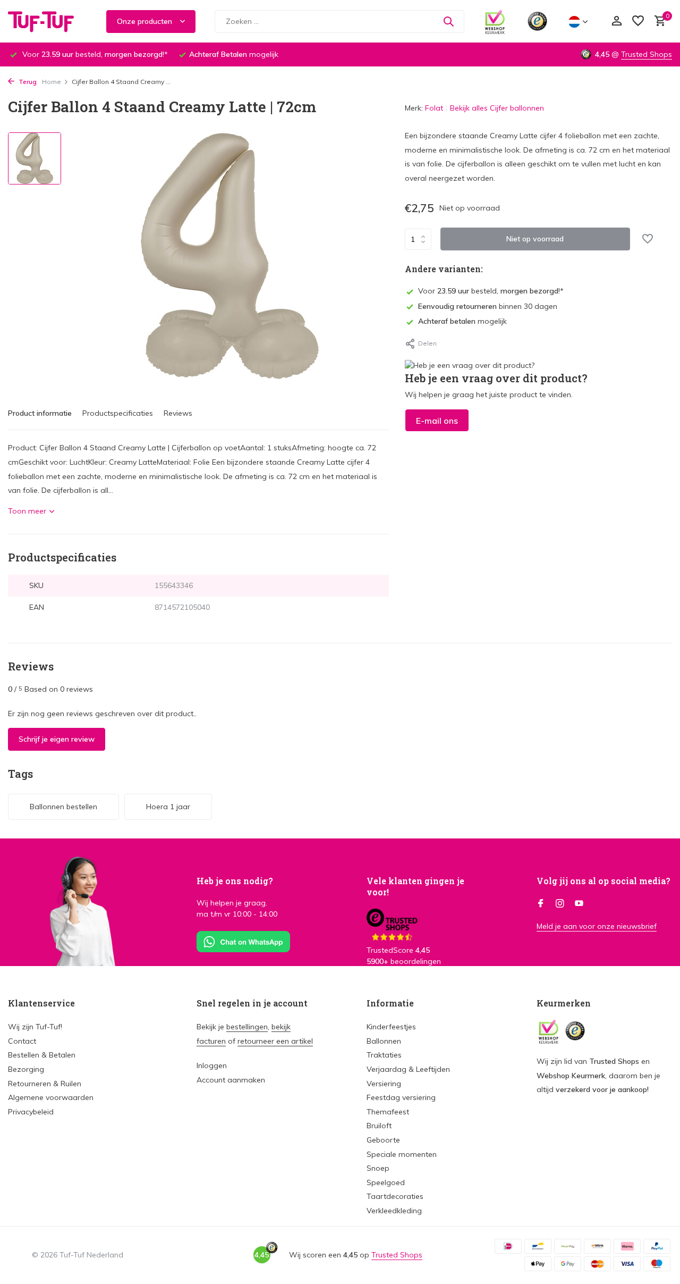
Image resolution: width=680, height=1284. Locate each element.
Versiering (384, 1083)
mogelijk (462, 321)
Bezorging (26, 1069)
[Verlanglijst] (638, 21)
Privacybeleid (31, 1112)
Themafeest (388, 1112)
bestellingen (247, 1026)
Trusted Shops (646, 54)
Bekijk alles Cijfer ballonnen (497, 108)
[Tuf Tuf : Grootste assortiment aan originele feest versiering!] (48, 21)
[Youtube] (579, 903)
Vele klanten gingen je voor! (415, 886)
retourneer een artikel (275, 1041)
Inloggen (212, 1065)
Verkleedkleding (394, 1210)
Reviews (178, 413)
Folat (434, 108)
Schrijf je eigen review (57, 739)
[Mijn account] (616, 21)
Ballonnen (384, 1041)
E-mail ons (437, 420)
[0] (657, 21)
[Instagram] (560, 903)
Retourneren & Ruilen (44, 1083)
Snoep (378, 1168)
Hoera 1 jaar (168, 806)
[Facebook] (541, 903)
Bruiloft (379, 1125)
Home (51, 82)
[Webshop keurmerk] (495, 21)
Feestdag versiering (401, 1097)
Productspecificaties (117, 413)
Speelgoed (386, 1182)
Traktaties (384, 1055)
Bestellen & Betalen (41, 1055)
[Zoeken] (448, 21)
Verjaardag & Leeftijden (408, 1069)
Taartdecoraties (395, 1196)
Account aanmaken (231, 1080)
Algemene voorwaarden (51, 1097)
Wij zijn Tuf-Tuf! (35, 1026)
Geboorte (383, 1140)
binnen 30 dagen (487, 306)
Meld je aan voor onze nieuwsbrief (597, 926)
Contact (22, 1041)
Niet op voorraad (535, 239)
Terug (27, 82)
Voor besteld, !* (491, 291)
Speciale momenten (402, 1154)
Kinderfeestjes (391, 1026)
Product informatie (40, 413)
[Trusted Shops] (537, 21)
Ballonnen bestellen (63, 806)
